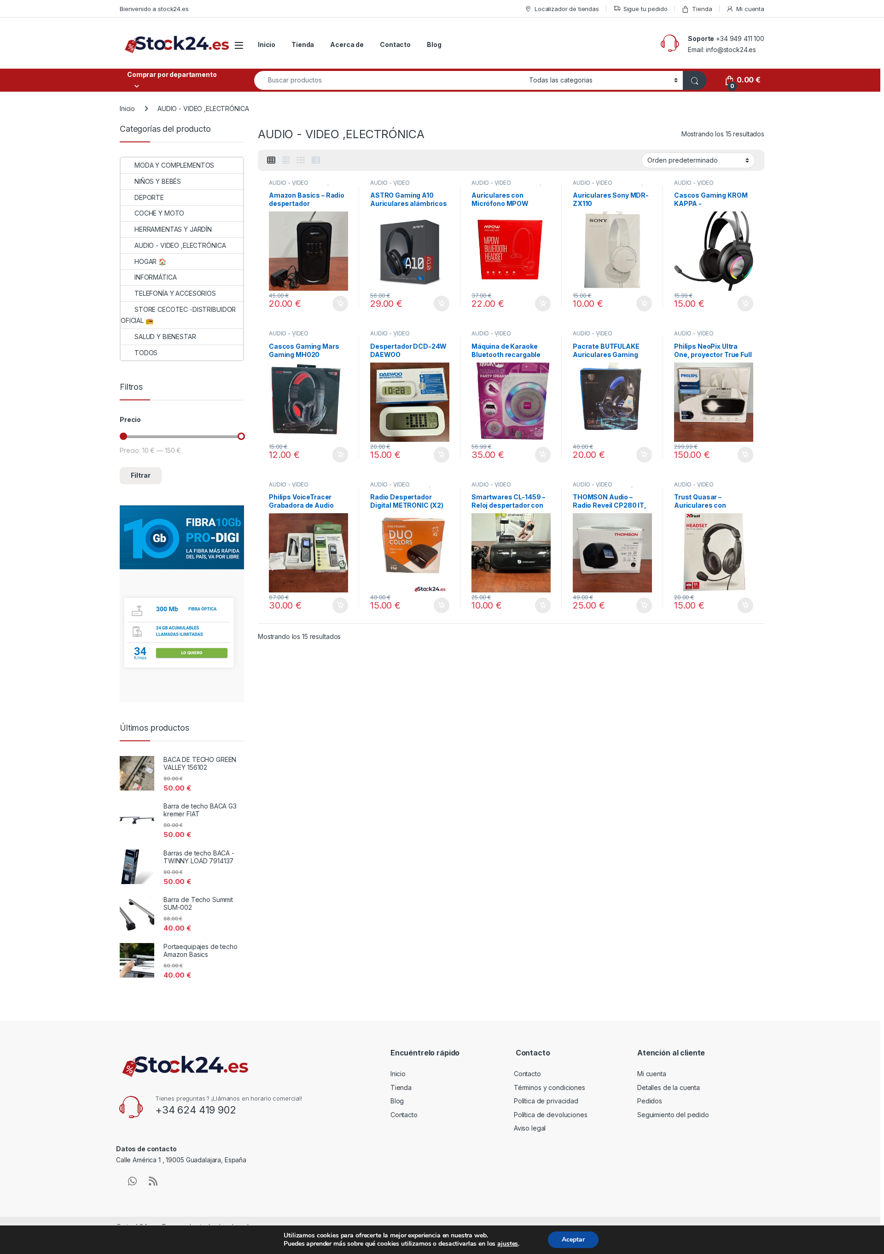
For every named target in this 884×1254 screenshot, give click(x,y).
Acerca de (347, 44)
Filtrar (141, 475)
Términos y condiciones (549, 1087)
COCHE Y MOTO (159, 213)
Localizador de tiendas (567, 8)
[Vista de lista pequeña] (316, 160)
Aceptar (573, 1239)
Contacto (395, 44)
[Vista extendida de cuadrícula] (286, 160)
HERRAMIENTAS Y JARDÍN (173, 229)
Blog (434, 44)
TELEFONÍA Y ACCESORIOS (175, 293)
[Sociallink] (132, 1181)
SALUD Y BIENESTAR (165, 336)
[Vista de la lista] (301, 160)
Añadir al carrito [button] (338, 303)
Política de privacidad (546, 1101)
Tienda (702, 8)
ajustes (507, 1244)
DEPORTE (149, 197)
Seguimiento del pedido (673, 1115)
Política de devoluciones (550, 1115)
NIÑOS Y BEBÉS (157, 181)
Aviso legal (530, 1128)
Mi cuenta (750, 8)
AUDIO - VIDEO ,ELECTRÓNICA (289, 185)
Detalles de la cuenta (668, 1087)
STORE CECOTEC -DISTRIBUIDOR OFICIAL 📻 (178, 314)
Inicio (266, 44)
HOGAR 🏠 (150, 261)
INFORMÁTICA (155, 277)
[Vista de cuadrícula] (271, 160)
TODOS (145, 353)
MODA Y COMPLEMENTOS (174, 165)
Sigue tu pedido (645, 8)
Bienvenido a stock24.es (154, 8)
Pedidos (649, 1101)
